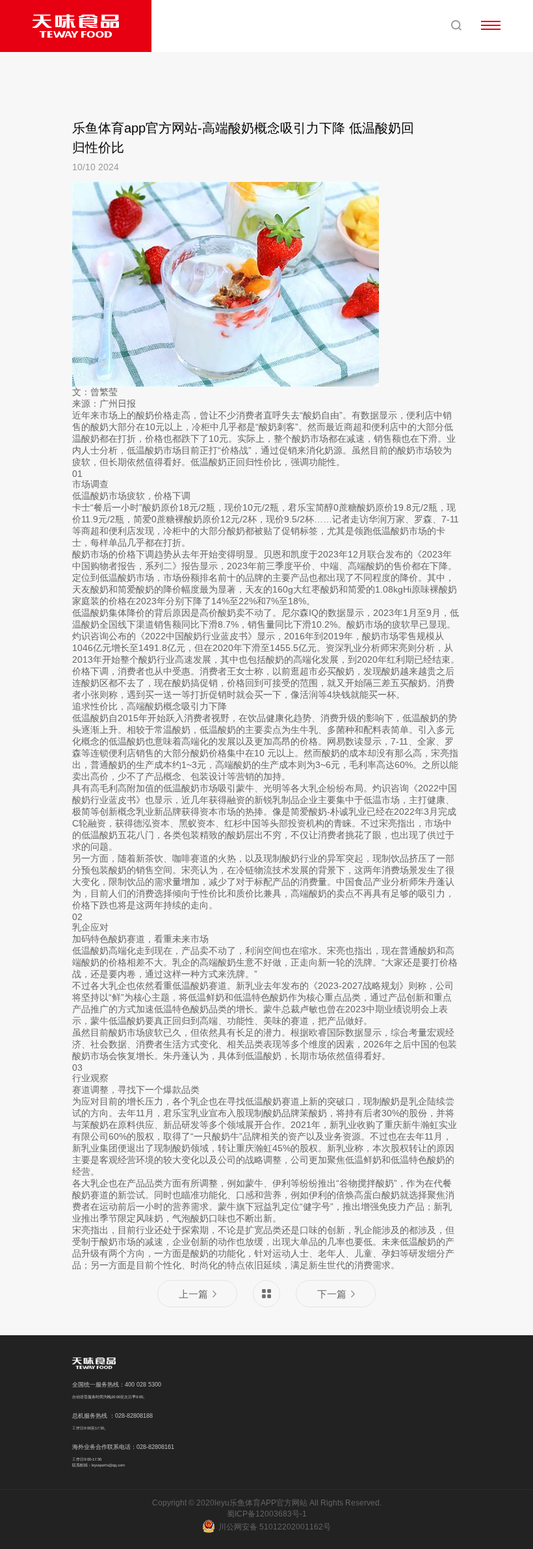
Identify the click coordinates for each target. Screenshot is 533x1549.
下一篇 (331, 1293)
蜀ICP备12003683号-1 (267, 1513)
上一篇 (193, 1293)
